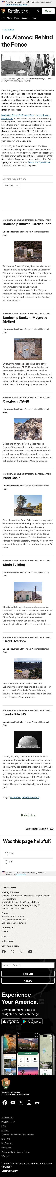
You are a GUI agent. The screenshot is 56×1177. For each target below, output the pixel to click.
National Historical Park (19, 11)
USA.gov (5, 1156)
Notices (5, 1130)
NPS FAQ (5, 1139)
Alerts (9, 18)
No (11, 861)
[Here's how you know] (28, 3)
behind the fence (30, 797)
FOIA (3, 1126)
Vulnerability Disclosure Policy (15, 1152)
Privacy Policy (8, 1122)
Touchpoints (21, 874)
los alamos (15, 797)
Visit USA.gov (9, 1170)
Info (3, 18)
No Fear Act (6, 1143)
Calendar (25, 18)
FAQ (5, 936)
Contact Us (7, 927)
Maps (16, 18)
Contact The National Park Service (17, 1134)
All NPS (28, 980)
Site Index (8, 941)
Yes (11, 853)
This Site (28, 973)
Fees (33, 18)
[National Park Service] (3, 11)
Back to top (28, 815)
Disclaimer (6, 1147)
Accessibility (7, 1117)
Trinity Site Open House (39, 162)
